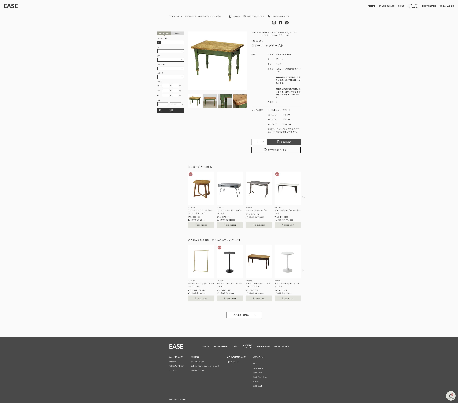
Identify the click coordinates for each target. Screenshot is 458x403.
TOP (171, 16)
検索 (171, 110)
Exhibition (202, 16)
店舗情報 (236, 17)
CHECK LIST (286, 142)
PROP (177, 33)
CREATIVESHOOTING (413, 5)
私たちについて (176, 357)
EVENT (401, 6)
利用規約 (195, 357)
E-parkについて (232, 362)
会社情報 (172, 362)
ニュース (172, 370)
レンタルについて (197, 362)
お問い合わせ (259, 357)
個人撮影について (197, 370)
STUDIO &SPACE (386, 6)
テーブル (211, 16)
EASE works (257, 373)
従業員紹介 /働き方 (176, 366)
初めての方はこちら (255, 17)
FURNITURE (190, 16)
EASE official (258, 368)
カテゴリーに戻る (241, 315)
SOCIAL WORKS (447, 6)
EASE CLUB (257, 386)
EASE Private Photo (260, 377)
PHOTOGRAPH (429, 6)
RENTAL (371, 6)
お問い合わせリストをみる (278, 150)
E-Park (255, 381)
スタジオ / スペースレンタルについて (205, 366)
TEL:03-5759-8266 (280, 17)
